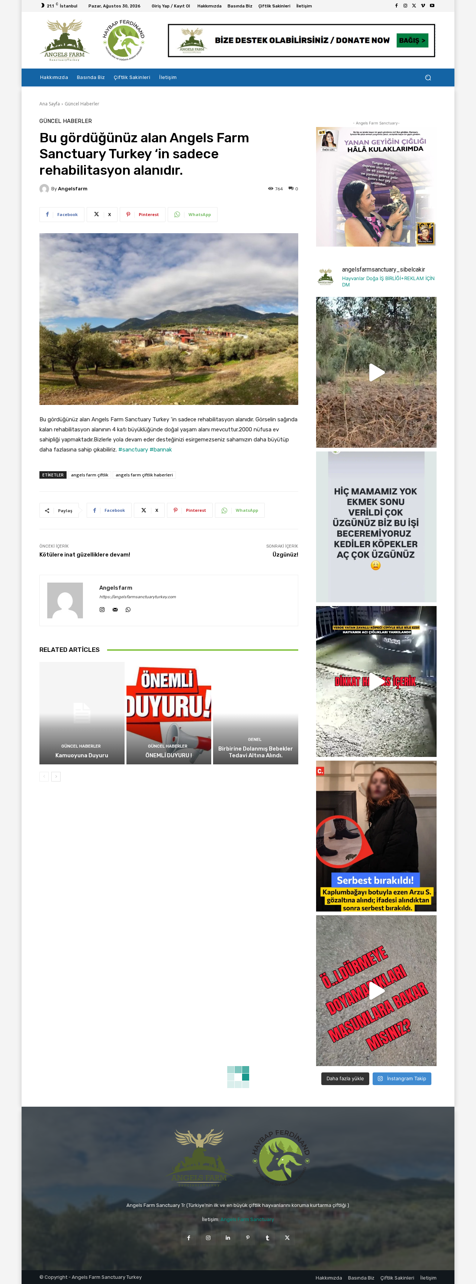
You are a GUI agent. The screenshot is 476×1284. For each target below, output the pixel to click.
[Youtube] (432, 5)
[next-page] (56, 777)
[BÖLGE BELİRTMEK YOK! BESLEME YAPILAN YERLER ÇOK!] (376, 990)
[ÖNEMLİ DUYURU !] (169, 713)
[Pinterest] (248, 1238)
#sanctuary (133, 449)
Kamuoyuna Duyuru (81, 755)
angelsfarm (72, 188)
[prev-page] (44, 777)
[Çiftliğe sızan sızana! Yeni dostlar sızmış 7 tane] (376, 372)
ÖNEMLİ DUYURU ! (168, 755)
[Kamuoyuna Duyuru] (82, 713)
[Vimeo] (423, 5)
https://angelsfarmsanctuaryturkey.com (137, 597)
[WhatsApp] (128, 608)
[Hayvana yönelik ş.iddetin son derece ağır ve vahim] (376, 836)
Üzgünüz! (285, 554)
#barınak (160, 449)
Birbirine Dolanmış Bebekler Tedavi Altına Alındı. (255, 752)
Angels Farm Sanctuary (247, 1219)
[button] (428, 77)
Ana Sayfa (49, 104)
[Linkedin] (228, 1238)
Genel (254, 740)
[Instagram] (405, 5)
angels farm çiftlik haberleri (144, 475)
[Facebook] (396, 5)
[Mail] (115, 608)
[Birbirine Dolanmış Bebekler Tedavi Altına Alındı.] (255, 713)
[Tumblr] (267, 1238)
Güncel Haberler (82, 104)
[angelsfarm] (45, 189)
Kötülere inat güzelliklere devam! (84, 554)
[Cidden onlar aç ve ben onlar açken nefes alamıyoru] (376, 526)
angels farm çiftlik (89, 475)
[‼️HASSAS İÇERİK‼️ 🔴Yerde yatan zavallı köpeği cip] (376, 681)
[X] (414, 5)
